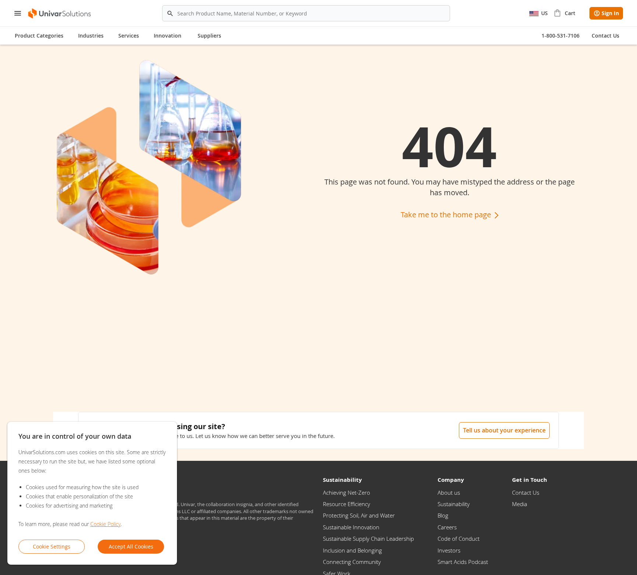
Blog (443, 515)
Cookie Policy (105, 523)
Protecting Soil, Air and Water (359, 515)
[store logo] (60, 13)
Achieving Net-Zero (346, 492)
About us (449, 492)
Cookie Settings (51, 546)
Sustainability (454, 504)
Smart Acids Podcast (463, 561)
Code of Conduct (459, 538)
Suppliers (209, 35)
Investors (449, 550)
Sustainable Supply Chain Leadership (368, 538)
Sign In (610, 13)
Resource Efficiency (346, 504)
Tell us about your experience (504, 430)
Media (519, 504)
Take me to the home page (447, 215)
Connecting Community (352, 561)
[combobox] (306, 13)
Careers (447, 527)
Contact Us (525, 492)
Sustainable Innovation (351, 527)
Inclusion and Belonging (352, 550)
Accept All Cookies (131, 546)
